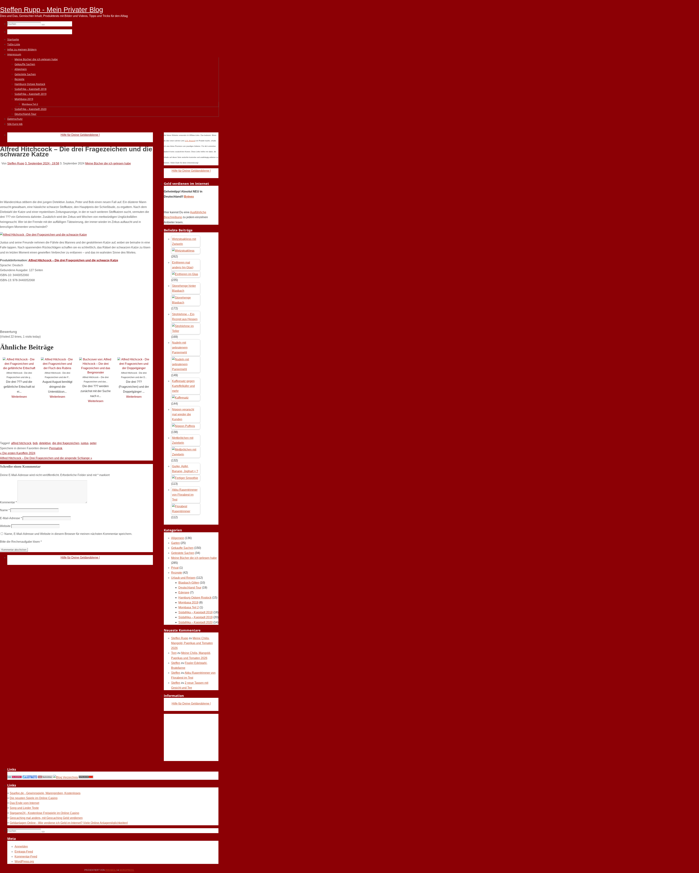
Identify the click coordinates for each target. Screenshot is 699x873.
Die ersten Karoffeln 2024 (17, 453)
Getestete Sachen (182, 553)
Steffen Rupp (15, 163)
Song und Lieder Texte (24, 807)
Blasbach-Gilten (188, 582)
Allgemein (177, 538)
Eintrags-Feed (24, 851)
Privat (175, 567)
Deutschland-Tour (189, 587)
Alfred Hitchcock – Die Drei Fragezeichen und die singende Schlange (46, 458)
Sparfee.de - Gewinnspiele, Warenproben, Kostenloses (45, 793)
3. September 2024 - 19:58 (42, 163)
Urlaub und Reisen (183, 577)
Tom (174, 652)
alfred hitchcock (21, 443)
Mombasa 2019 (188, 602)
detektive (45, 443)
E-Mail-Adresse (11, 518)
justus (84, 443)
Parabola (111, 870)
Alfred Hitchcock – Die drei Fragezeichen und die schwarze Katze (73, 260)
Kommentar (8, 502)
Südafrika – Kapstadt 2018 (195, 612)
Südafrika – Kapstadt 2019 (195, 617)
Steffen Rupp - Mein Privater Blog (51, 9)
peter (93, 443)
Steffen (175, 662)
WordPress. (126, 870)
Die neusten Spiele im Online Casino (34, 798)
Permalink (55, 448)
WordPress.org (24, 861)
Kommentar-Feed (26, 856)
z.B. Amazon (190, 141)
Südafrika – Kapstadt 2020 (195, 622)
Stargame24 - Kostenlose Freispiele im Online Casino (44, 813)
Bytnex (189, 196)
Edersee (183, 592)
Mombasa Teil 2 (188, 607)
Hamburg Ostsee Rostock (195, 597)
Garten (175, 542)
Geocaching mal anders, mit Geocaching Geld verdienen (46, 817)
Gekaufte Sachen (182, 547)
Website (5, 526)
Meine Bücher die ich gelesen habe (108, 163)
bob (35, 443)
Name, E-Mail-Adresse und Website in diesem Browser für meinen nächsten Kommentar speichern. (68, 533)
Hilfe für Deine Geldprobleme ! (80, 134)
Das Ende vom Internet (24, 803)
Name (5, 510)
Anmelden (21, 846)
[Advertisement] (66, 187)
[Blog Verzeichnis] (65, 777)
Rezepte (176, 572)
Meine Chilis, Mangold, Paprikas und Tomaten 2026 (192, 643)
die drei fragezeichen (65, 443)
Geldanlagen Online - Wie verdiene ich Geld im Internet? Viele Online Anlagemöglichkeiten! (69, 822)
